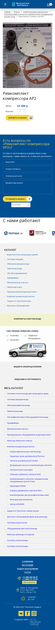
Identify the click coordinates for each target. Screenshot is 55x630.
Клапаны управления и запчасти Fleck (26, 490)
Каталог (17, 12)
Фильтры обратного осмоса (19, 440)
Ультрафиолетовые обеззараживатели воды (27, 417)
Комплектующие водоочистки (35, 12)
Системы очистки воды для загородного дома (27, 393)
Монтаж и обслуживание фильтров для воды (27, 516)
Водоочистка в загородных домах (22, 254)
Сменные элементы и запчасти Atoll (25, 474)
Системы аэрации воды (17, 399)
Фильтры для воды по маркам (20, 534)
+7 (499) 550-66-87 (30, 577)
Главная (7, 12)
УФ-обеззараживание (17, 273)
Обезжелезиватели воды (18, 405)
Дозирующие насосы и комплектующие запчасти (31, 465)
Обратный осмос (14, 287)
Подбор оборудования (27, 569)
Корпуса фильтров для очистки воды (25, 451)
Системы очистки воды (17, 546)
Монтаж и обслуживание (18, 305)
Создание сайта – (21, 620)
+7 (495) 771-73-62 (30, 579)
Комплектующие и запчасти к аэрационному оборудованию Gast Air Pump (29, 480)
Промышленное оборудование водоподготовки (29, 434)
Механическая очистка (17, 282)
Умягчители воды (15, 411)
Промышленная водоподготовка (22, 291)
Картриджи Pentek (18, 486)
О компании (27, 561)
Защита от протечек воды (19, 301)
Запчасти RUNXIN (17, 504)
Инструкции (27, 565)
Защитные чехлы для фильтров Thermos (27, 456)
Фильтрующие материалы (21, 499)
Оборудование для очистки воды (22, 528)
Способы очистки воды (17, 540)
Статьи (27, 572)
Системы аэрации (15, 259)
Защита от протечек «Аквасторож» (23, 511)
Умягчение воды (14, 268)
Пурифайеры (13, 278)
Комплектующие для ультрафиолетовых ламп (29, 495)
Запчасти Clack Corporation (21, 470)
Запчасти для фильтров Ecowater (24, 461)
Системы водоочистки (17, 522)
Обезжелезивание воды (18, 264)
